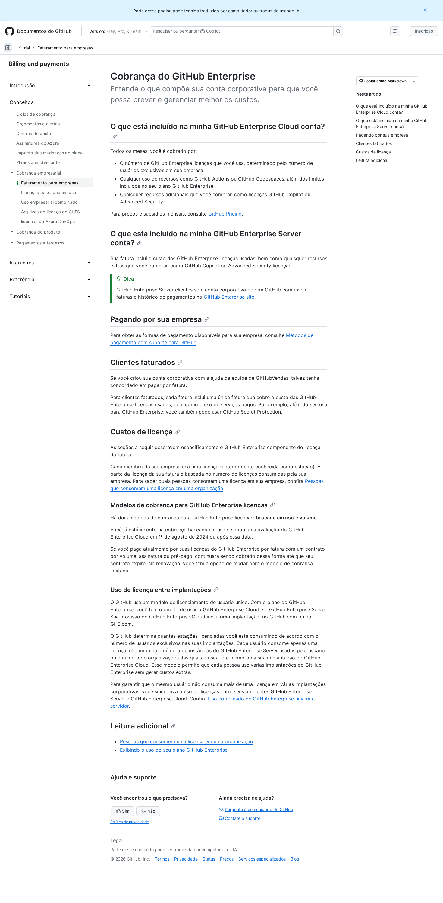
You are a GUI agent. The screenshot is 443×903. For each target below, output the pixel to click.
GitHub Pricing (225, 214)
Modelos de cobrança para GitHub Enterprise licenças (189, 505)
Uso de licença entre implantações (160, 589)
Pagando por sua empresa (156, 319)
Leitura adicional (139, 726)
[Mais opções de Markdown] (414, 81)
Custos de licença (141, 431)
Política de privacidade (129, 822)
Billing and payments (38, 64)
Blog (295, 858)
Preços (227, 858)
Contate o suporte (242, 818)
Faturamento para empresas (65, 47)
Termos (162, 858)
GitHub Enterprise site (229, 297)
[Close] (426, 9)
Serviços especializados (262, 858)
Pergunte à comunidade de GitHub (259, 809)
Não (151, 810)
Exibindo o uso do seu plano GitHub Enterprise (174, 750)
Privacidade (186, 858)
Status (209, 858)
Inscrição (424, 30)
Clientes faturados (142, 362)
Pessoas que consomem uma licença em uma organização (186, 741)
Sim (125, 810)
